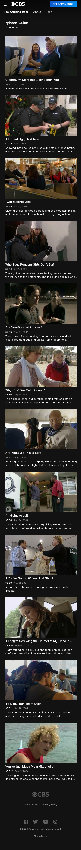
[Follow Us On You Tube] (45, 822)
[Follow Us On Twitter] (35, 822)
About (37, 12)
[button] (6, 5)
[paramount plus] (18, 4)
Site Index (39, 836)
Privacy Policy (49, 804)
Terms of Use (31, 804)
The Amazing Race (16, 12)
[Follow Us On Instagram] (55, 822)
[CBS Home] (40, 794)
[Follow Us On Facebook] (26, 822)
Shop (49, 12)
